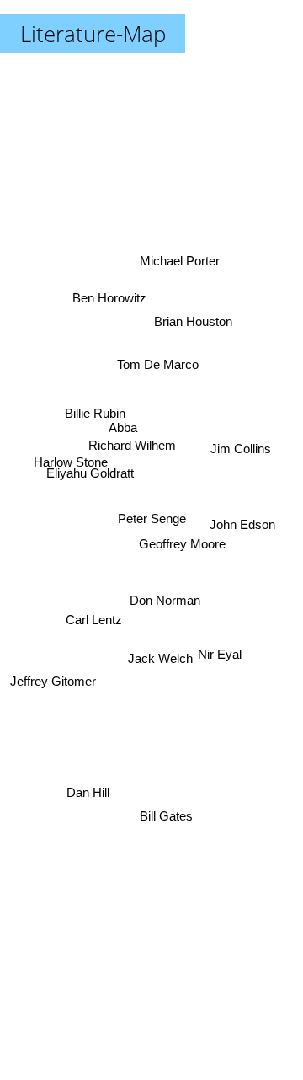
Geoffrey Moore (183, 548)
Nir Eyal (220, 658)
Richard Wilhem (133, 442)
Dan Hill (86, 786)
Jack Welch (161, 657)
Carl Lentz (94, 630)
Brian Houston (191, 317)
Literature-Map (93, 34)
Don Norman (165, 604)
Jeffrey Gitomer (53, 678)
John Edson (243, 528)
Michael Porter (179, 256)
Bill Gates (165, 817)
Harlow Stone (70, 472)
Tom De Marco (154, 360)
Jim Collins (240, 441)
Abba (123, 426)
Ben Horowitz (114, 286)
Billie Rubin (94, 423)
